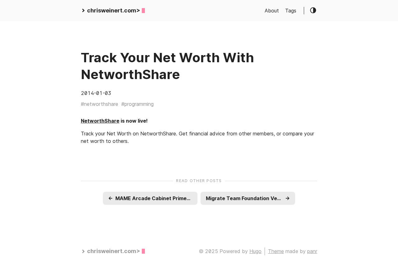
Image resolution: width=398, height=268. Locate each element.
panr (312, 251)
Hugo (255, 251)
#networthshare (99, 104)
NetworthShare (100, 121)
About (272, 10)
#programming (137, 104)
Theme (276, 251)
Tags (290, 10)
